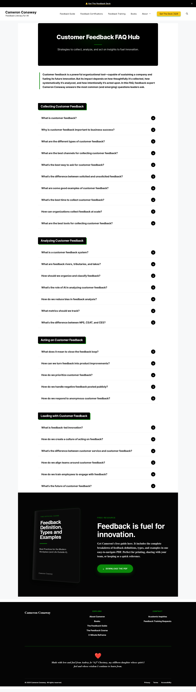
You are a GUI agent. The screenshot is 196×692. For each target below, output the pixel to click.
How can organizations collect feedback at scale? (71, 211)
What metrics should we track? (60, 310)
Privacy (147, 682)
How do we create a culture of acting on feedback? (72, 439)
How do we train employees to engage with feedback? (74, 474)
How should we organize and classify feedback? (70, 275)
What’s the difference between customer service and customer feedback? (86, 450)
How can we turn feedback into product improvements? (75, 363)
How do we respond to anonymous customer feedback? (75, 398)
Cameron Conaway (21, 12)
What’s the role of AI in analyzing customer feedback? (74, 287)
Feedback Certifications (91, 14)
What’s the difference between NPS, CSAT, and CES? (73, 322)
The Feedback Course (97, 630)
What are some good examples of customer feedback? (75, 188)
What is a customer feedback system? (64, 252)
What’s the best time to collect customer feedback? (72, 199)
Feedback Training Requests (157, 621)
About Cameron (97, 616)
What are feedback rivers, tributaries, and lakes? (71, 264)
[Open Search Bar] (187, 14)
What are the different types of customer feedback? (73, 141)
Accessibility (166, 682)
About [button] (145, 14)
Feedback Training (116, 14)
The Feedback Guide (97, 625)
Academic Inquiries (157, 616)
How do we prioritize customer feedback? (67, 375)
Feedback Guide (67, 14)
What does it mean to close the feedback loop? (70, 351)
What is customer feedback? (59, 118)
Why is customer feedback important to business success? (78, 129)
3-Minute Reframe (97, 635)
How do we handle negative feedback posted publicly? (74, 386)
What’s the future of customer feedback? (66, 486)
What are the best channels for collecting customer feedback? (79, 153)
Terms (155, 682)
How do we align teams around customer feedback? (73, 462)
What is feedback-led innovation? (62, 427)
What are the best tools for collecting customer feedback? (77, 223)
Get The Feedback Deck (99, 3)
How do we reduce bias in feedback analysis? (69, 299)
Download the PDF (115, 568)
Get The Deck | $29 (169, 14)
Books (134, 14)
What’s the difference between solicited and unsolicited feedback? (82, 176)
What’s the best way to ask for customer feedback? (72, 164)
